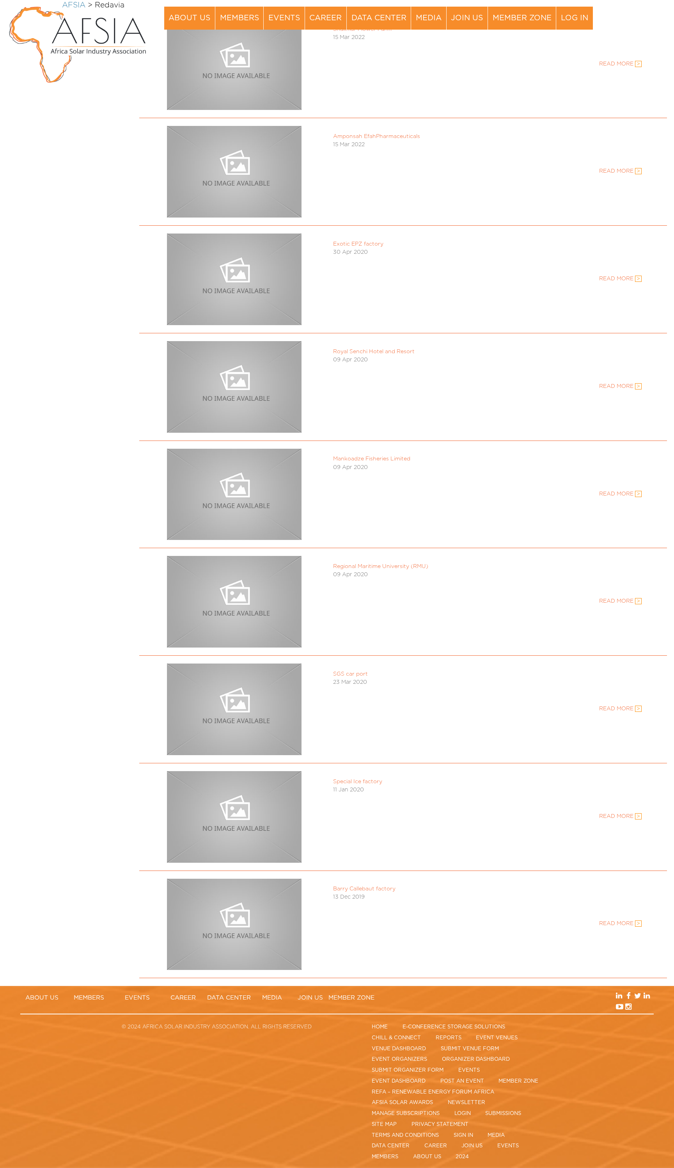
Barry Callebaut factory (364, 889)
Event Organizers (399, 1059)
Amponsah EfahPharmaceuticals (376, 136)
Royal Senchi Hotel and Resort (374, 351)
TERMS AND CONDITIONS (405, 1135)
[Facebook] (637, 13)
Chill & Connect (396, 1038)
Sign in (463, 1135)
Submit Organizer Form (407, 1070)
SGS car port (350, 674)
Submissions (503, 1113)
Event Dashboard (399, 1081)
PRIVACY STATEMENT (439, 1124)
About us (189, 18)
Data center (378, 18)
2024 (462, 1156)
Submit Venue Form (470, 1048)
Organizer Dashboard (476, 1059)
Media (429, 18)
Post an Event (462, 1081)
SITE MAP (384, 1124)
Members (239, 18)
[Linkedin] (629, 13)
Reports (448, 1038)
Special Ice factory (357, 781)
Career (325, 18)
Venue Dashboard (399, 1048)
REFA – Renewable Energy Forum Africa (433, 1092)
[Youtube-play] (629, 24)
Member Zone (522, 18)
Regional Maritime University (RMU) (380, 566)
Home (380, 1027)
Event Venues (497, 1038)
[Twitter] (645, 13)
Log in (574, 18)
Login (462, 1113)
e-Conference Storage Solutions (454, 1027)
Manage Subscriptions (406, 1113)
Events (284, 18)
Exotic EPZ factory (358, 244)
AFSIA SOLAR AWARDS (402, 1102)
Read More (619, 171)
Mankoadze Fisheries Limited (371, 459)
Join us (467, 18)
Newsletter (466, 1102)
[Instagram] (637, 24)
